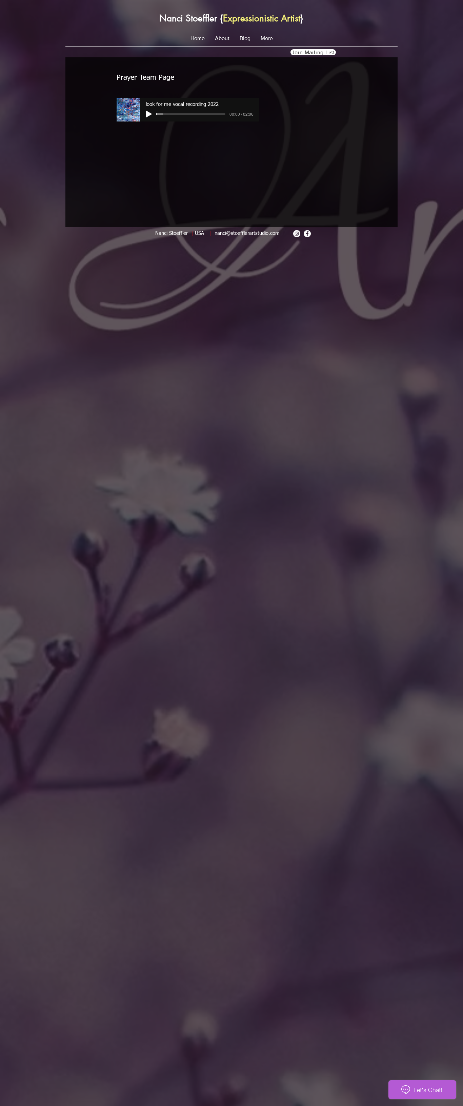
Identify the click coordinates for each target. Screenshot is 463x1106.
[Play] (149, 114)
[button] (222, 38)
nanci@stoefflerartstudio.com (247, 233)
